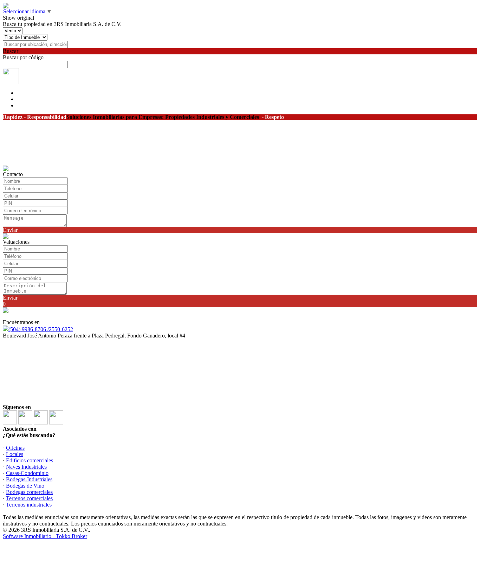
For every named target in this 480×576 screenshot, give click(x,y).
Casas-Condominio (27, 473)
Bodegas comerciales (29, 492)
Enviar (10, 230)
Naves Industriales (26, 467)
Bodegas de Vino (25, 486)
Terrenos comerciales (29, 498)
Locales (14, 454)
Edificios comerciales (29, 460)
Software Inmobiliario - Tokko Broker (45, 536)
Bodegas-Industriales (29, 479)
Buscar (10, 51)
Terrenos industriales (29, 505)
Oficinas (15, 448)
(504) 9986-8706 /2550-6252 (40, 329)
